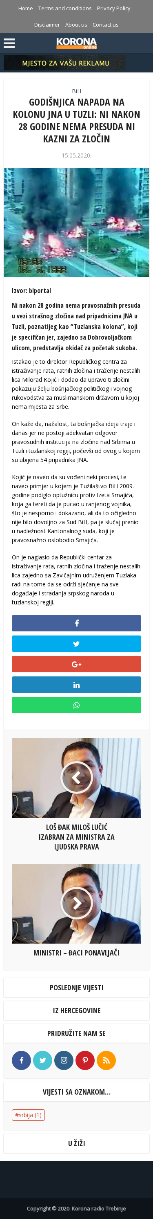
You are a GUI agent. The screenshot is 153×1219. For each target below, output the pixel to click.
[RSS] (106, 1060)
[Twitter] (42, 1060)
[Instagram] (63, 1060)
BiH (76, 91)
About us (76, 24)
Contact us (106, 24)
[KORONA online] (76, 42)
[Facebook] (21, 1060)
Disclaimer (47, 24)
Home (25, 8)
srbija (30, 1115)
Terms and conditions (65, 8)
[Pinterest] (85, 1060)
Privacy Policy (114, 8)
